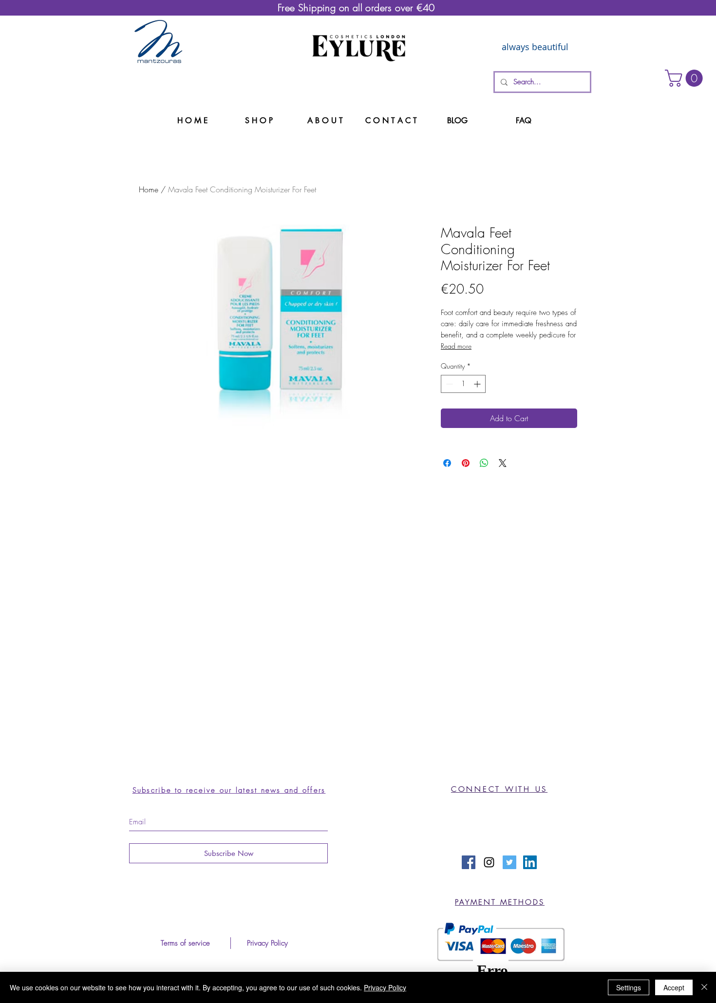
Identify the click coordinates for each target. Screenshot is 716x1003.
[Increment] (478, 383)
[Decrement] (448, 383)
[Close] (704, 987)
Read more (456, 346)
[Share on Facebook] (447, 463)
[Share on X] (503, 463)
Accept (673, 987)
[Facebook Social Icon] (468, 862)
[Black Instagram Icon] (489, 862)
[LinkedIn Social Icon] (530, 862)
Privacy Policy (385, 987)
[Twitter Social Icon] (509, 862)
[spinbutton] (463, 383)
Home (148, 189)
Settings (628, 987)
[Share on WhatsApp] (484, 463)
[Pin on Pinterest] (465, 463)
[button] (686, 78)
